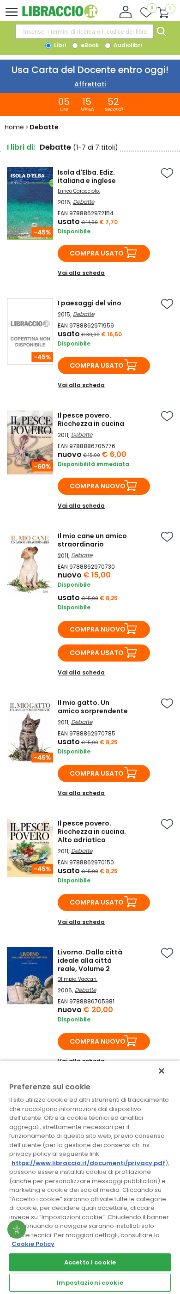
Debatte (83, 202)
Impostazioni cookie (90, 1282)
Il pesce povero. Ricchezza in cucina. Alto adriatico (92, 831)
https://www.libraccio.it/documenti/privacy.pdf (88, 1163)
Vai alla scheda (81, 273)
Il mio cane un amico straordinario (92, 540)
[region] (90, 1177)
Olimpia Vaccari (77, 979)
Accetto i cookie (90, 1262)
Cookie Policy (33, 1243)
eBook (89, 45)
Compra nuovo (98, 486)
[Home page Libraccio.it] (60, 16)
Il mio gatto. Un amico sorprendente (93, 707)
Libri (59, 45)
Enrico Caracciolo (78, 191)
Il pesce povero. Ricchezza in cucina (91, 419)
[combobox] (84, 31)
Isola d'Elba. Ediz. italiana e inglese (87, 176)
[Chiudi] (161, 1071)
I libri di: (21, 147)
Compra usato (97, 253)
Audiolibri (127, 45)
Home (14, 127)
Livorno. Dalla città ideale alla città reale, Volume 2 (90, 960)
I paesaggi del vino (89, 303)
